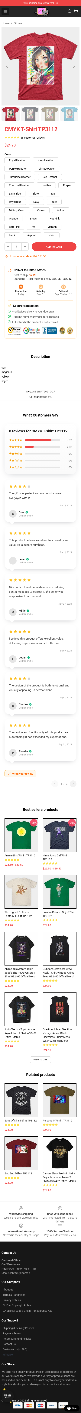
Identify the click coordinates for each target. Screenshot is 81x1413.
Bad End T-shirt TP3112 (18, 1173)
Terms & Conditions (14, 1294)
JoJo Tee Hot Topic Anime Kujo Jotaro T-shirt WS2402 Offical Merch (21, 1033)
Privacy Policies (12, 1300)
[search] (69, 11)
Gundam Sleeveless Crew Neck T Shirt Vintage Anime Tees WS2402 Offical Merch (58, 972)
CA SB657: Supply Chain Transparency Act (27, 1310)
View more (40, 1059)
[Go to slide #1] (11, 114)
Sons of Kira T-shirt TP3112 (21, 1120)
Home (5, 23)
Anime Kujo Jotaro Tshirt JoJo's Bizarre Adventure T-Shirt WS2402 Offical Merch (20, 972)
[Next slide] (74, 66)
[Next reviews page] (73, 783)
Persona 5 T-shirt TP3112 (57, 1120)
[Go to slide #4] (69, 114)
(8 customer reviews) (33, 137)
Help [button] (74, 1408)
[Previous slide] (7, 66)
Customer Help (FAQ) (15, 1349)
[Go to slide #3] (50, 114)
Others (18, 23)
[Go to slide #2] (30, 114)
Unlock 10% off (7, 1396)
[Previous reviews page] (54, 783)
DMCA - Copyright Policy (17, 1305)
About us (8, 1289)
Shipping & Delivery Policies (18, 1328)
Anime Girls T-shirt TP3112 (20, 855)
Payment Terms (12, 1333)
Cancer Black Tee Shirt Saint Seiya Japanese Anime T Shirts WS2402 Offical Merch (59, 1177)
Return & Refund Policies (17, 1338)
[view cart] (75, 11)
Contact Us (9, 1344)
